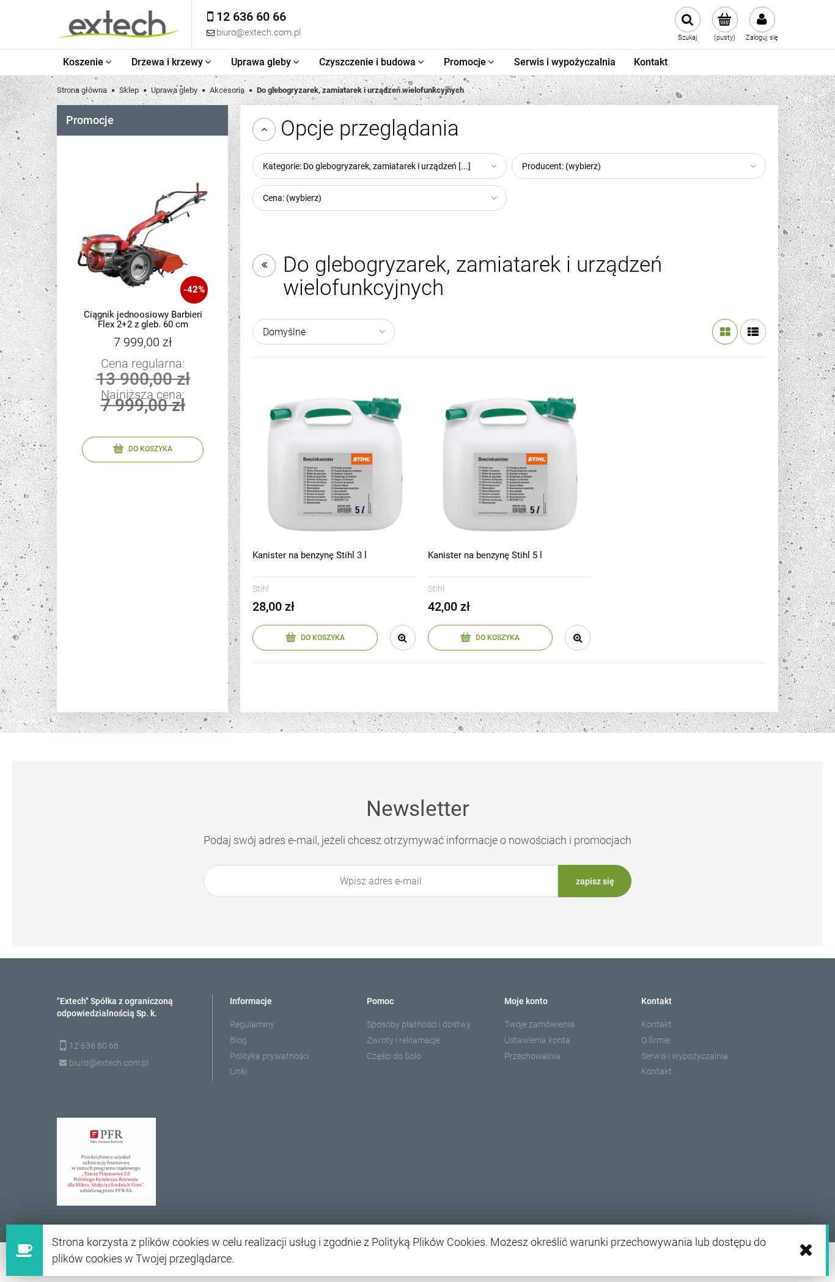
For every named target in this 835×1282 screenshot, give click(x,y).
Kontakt (656, 1024)
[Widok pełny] (753, 331)
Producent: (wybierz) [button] (561, 166)
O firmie (655, 1040)
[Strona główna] (118, 24)
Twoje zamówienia (539, 1024)
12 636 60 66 (94, 1046)
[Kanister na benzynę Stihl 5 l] (509, 463)
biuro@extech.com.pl (109, 1063)
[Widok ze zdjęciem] (725, 331)
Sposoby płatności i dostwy (419, 1024)
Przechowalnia (532, 1056)
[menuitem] (88, 62)
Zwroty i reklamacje (403, 1040)
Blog (238, 1040)
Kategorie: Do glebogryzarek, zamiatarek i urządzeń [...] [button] (367, 166)
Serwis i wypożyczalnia (684, 1056)
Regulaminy (252, 1024)
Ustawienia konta (537, 1040)
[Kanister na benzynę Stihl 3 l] (334, 463)
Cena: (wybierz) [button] (292, 198)
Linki (238, 1071)
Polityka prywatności (269, 1056)
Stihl (260, 589)
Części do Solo (394, 1056)
